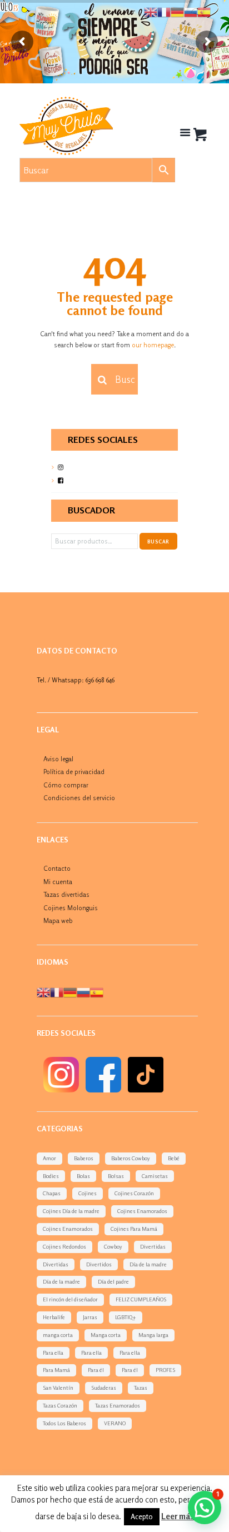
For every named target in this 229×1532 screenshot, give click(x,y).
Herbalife (54, 1317)
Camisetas (155, 1175)
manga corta (58, 1334)
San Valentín (58, 1387)
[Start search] (100, 380)
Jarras (90, 1317)
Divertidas (153, 1246)
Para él (96, 1369)
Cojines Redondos (64, 1246)
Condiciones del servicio (79, 798)
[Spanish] (96, 991)
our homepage (153, 345)
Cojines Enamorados (142, 1210)
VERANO (115, 1423)
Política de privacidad (73, 771)
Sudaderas (103, 1387)
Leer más (177, 1516)
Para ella (53, 1352)
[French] (56, 991)
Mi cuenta (57, 881)
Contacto (57, 868)
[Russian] (83, 991)
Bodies (51, 1175)
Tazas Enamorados (117, 1405)
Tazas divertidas (66, 894)
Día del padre (113, 1281)
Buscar (158, 541)
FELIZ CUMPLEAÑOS (141, 1299)
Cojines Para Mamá (134, 1228)
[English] (43, 991)
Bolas (83, 1175)
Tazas (140, 1387)
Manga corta (106, 1334)
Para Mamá (56, 1369)
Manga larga (153, 1334)
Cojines (87, 1193)
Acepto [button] (142, 1516)
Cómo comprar (65, 785)
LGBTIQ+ (125, 1317)
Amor (49, 1158)
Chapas (52, 1193)
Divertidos (99, 1264)
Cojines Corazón (134, 1193)
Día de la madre (148, 1264)
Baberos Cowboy (130, 1158)
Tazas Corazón (60, 1405)
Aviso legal (58, 759)
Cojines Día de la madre (71, 1210)
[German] (70, 991)
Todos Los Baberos (64, 1423)
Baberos (83, 1158)
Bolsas (116, 1175)
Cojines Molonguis (70, 908)
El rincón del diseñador (70, 1299)
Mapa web (58, 920)
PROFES (165, 1369)
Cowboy (113, 1246)
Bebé (174, 1158)
